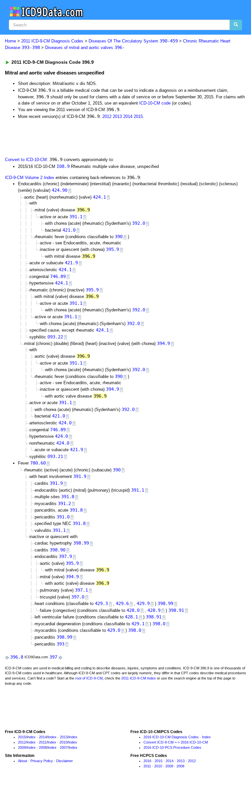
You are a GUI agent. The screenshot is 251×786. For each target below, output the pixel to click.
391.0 (63, 516)
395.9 (112, 249)
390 (119, 236)
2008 (43, 747)
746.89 (58, 276)
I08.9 (63, 166)
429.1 (137, 623)
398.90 (57, 549)
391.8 (67, 496)
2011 (42, 742)
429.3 (101, 603)
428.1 (131, 616)
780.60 (38, 463)
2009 (22, 747)
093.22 (55, 336)
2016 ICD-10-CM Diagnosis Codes (171, 737)
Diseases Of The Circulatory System (133, 41)
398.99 (81, 543)
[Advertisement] (79, 137)
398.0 (158, 623)
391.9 (79, 476)
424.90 (59, 190)
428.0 (133, 610)
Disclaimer (64, 761)
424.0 (65, 422)
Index (31, 737)
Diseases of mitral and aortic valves (85, 47)
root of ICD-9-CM (89, 678)
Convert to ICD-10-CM (26, 159)
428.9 (153, 610)
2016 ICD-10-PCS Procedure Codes (172, 747)
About (22, 761)
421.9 (71, 262)
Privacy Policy (41, 761)
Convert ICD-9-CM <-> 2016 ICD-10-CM (175, 742)
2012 (106, 116)
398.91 (176, 610)
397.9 (65, 556)
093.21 (55, 456)
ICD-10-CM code (155, 103)
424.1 (99, 197)
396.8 (16, 657)
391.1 (75, 216)
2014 (127, 116)
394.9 (163, 343)
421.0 (68, 230)
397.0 (77, 596)
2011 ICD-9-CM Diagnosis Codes (52, 41)
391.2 (64, 503)
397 (53, 657)
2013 (117, 116)
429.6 (122, 603)
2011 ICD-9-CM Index (138, 678)
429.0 (113, 630)
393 (60, 644)
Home (10, 41)
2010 (63, 742)
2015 (138, 116)
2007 (64, 747)
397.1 (81, 590)
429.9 (143, 603)
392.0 (138, 223)
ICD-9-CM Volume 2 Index (29, 177)
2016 (147, 761)
